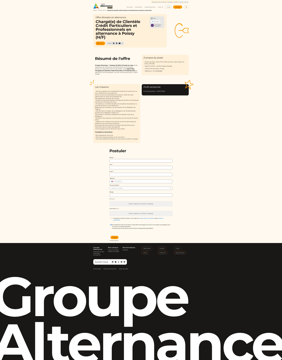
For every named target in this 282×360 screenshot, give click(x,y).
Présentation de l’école (98, 251)
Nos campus (113, 247)
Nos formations (129, 247)
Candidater (125, 249)
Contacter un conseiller (113, 251)
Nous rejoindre (96, 254)
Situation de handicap (113, 249)
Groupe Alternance (97, 248)
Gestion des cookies (123, 268)
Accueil (95, 10)
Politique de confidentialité (109, 268)
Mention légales (97, 268)
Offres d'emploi (102, 10)
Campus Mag (96, 253)
